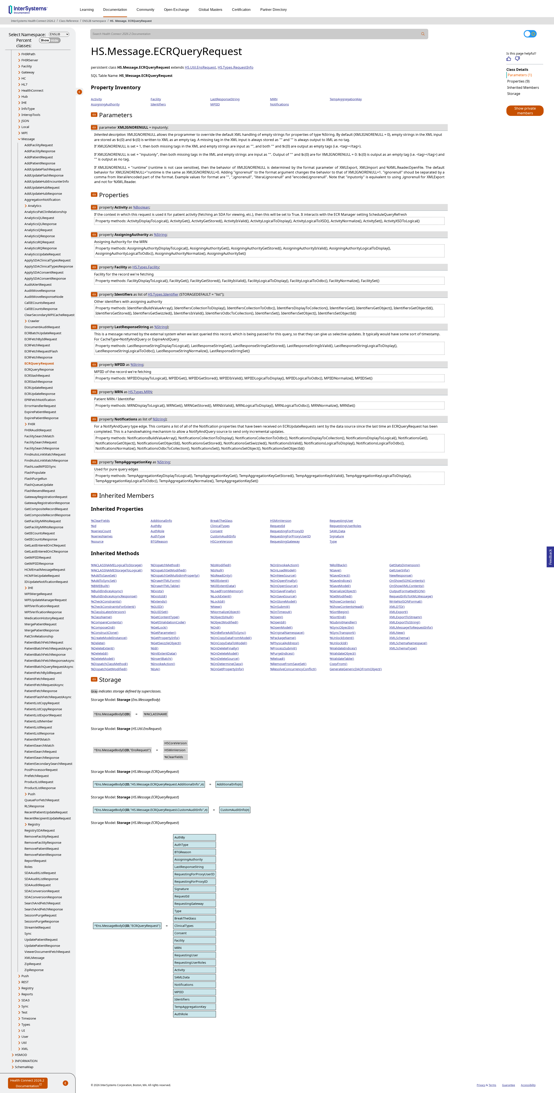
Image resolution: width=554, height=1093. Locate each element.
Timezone (28, 1018)
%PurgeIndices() (282, 653)
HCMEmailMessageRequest (44, 569)
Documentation (115, 9)
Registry (34, 824)
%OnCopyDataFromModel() (231, 638)
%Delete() (98, 643)
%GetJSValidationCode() (168, 622)
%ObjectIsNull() (222, 617)
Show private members (525, 110)
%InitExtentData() (164, 653)
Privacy (481, 1085)
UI (23, 1030)
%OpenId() (278, 622)
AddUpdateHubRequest (42, 187)
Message (120, 21)
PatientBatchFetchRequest (43, 642)
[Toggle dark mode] (530, 33)
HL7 (24, 84)
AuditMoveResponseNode (43, 296)
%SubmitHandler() (343, 622)
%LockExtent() (220, 596)
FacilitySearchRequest (40, 442)
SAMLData (337, 531)
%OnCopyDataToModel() (228, 643)
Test (24, 1012)
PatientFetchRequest (39, 678)
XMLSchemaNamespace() (408, 643)
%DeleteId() (99, 653)
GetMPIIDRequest (37, 557)
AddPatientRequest (38, 157)
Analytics (34, 205)
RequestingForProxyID (287, 531)
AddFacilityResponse (39, 151)
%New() (216, 606)
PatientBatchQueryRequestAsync (48, 666)
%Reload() (277, 658)
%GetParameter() (163, 632)
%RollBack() (338, 565)
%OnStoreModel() (283, 601)
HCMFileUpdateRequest (42, 575)
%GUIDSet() (159, 612)
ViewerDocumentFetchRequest (47, 951)
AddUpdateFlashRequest (42, 169)
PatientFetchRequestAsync (44, 685)
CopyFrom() (338, 664)
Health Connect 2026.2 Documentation (29, 1083)
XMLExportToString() (404, 622)
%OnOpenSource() (284, 586)
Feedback (550, 555)
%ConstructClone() (104, 632)
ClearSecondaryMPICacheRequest (49, 315)
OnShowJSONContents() (407, 580)
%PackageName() (283, 638)
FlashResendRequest (39, 490)
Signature (337, 536)
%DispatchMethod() (165, 565)
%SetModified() (341, 596)
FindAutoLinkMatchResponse (46, 460)
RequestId (277, 526)
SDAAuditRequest (37, 885)
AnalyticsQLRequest (39, 218)
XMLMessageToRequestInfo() (411, 627)
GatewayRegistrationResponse (47, 503)
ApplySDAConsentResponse (45, 278)
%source (97, 541)
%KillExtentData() (223, 586)
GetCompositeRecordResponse (47, 515)
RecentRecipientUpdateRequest (47, 818)
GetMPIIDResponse (38, 563)
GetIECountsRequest (39, 533)
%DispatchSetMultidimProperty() (175, 575)
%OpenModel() (281, 627)
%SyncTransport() (343, 632)
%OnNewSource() (283, 575)
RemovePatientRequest (41, 848)
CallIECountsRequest (39, 302)
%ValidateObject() (343, 653)
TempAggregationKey (346, 99)
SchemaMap (24, 1067)
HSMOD (21, 1054)
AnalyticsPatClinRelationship (45, 211)
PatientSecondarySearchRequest (48, 763)
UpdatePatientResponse (42, 945)
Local (25, 127)
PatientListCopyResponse (43, 709)
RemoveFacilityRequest (41, 836)
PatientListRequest (38, 727)
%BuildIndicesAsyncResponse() (114, 596)
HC (23, 78)
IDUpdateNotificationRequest (46, 581)
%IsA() (155, 669)
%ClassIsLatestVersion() (108, 612)
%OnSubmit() (280, 606)
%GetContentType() (165, 617)
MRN (273, 99)
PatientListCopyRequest (42, 703)
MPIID (215, 104)
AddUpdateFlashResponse (43, 175)
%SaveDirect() (340, 575)
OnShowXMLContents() (406, 586)
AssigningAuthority (105, 104)
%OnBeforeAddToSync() (228, 632)
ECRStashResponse (38, 381)
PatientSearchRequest (40, 751)
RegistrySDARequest (39, 830)
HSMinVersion (280, 520)
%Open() (276, 617)
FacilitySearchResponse (41, 448)
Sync (27, 933)
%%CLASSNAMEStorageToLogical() (116, 570)
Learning (87, 9)
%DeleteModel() (103, 658)
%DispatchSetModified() (168, 570)
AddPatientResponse (39, 163)
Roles (28, 866)
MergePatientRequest (40, 624)
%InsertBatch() (161, 658)
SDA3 (25, 1000)
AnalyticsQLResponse (40, 224)
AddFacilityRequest (38, 145)
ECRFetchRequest (37, 345)
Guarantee (508, 1085)
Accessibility (528, 1085)
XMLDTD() (397, 606)
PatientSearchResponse (41, 757)
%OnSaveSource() (283, 596)
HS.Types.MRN (140, 391)
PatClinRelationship (38, 636)
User (24, 1036)
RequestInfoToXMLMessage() (411, 596)
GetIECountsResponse (40, 539)
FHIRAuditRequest (38, 430)
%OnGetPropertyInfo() (227, 669)
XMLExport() (398, 612)
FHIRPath (28, 54)
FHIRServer (29, 60)
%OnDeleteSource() (224, 658)
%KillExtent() (219, 580)
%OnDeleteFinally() (224, 648)
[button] (524, 110)
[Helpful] (508, 59)
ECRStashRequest (37, 375)
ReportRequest (35, 860)
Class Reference (69, 21)
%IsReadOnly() (221, 575)
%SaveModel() (340, 586)
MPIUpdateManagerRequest (45, 600)
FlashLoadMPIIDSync (40, 466)
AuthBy (156, 526)
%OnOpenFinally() (283, 580)
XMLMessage (34, 957)
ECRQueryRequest (140, 21)
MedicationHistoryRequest (44, 618)
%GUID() (157, 606)
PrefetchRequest (36, 776)
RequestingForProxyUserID (290, 536)
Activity (96, 99)
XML (24, 1048)
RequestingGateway (285, 541)
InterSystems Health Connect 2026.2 (33, 21)
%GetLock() (159, 627)
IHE (24, 102)
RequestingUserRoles (345, 526)
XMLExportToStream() (405, 617)
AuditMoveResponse (39, 290)
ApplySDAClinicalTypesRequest (47, 260)
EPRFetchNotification (39, 399)
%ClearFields (100, 520)
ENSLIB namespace (94, 21)
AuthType (158, 536)
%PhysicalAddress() (284, 643)
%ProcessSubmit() (283, 648)
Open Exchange (176, 9)
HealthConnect (32, 90)
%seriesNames (102, 536)
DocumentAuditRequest (42, 327)
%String (160, 234)
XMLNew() (397, 632)
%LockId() (217, 601)
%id (93, 526)
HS (111, 21)
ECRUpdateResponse (39, 393)
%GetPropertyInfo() (165, 638)
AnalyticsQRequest (38, 230)
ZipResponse (33, 970)
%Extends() (159, 601)
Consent (216, 531)
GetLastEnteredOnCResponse (46, 551)
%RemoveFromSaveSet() (288, 664)
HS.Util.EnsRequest (200, 67)
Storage (513, 93)
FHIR (31, 424)
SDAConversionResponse (43, 897)
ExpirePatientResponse (41, 418)
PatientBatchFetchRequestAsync (48, 648)
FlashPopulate (34, 472)
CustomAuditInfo (223, 536)
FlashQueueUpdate (38, 484)
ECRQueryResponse (39, 369)
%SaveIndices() (341, 580)
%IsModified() (220, 565)
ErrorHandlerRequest (40, 406)
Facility (26, 66)
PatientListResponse (39, 733)
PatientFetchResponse (40, 691)
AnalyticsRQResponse (40, 248)
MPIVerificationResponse (43, 612)
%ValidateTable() (342, 658)
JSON (25, 120)
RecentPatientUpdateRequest (46, 812)
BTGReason (159, 541)
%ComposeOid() (103, 627)
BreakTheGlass (221, 520)
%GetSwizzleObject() (166, 643)
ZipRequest (32, 964)
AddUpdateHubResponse (43, 193)
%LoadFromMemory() (226, 591)
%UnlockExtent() (342, 638)
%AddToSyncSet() (104, 580)
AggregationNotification (42, 199)
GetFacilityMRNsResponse (43, 527)
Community (145, 9)
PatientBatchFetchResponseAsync (49, 660)
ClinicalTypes (220, 526)
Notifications (279, 104)
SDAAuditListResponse (41, 879)
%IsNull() (217, 570)
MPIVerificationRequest (41, 606)
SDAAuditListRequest (40, 873)
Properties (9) (518, 81)
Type (333, 541)
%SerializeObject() (343, 591)
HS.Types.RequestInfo (235, 67)
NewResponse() (400, 575)
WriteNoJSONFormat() (405, 601)
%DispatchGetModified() (109, 669)
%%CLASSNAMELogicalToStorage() (116, 565)
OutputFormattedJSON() (407, 591)
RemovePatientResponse (42, 854)
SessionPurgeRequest (40, 915)
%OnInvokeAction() (284, 565)
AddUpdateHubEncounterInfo (46, 181)
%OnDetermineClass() (226, 664)
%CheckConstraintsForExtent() (113, 606)
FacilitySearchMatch (39, 436)
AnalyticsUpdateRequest (42, 254)
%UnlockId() (339, 643)
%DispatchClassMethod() (109, 664)
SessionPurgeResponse (41, 921)
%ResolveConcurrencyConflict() (293, 669)
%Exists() (157, 591)
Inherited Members (523, 87)
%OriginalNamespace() (287, 632)
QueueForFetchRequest (41, 800)
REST (25, 982)
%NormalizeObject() (225, 612)
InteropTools (30, 114)
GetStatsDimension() (404, 565)
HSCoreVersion (221, 541)
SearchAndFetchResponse (43, 909)
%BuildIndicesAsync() (107, 591)
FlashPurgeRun (35, 478)
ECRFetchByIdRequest (40, 339)
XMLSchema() (399, 638)
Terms (492, 1085)
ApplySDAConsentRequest (43, 272)
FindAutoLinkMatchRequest (45, 454)
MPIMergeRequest (38, 594)
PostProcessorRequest (41, 769)
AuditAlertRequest (38, 284)
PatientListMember (38, 721)
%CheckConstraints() (106, 601)
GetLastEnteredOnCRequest (45, 545)
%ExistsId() (159, 596)
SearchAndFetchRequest (42, 903)
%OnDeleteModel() (224, 653)
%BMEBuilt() (100, 586)
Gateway (27, 72)
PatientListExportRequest (43, 715)
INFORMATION (26, 1061)
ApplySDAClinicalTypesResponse (48, 266)
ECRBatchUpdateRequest (42, 333)
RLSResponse (34, 806)
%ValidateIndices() (343, 648)
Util (24, 1042)
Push (31, 794)
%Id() (154, 648)
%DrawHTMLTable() (165, 586)
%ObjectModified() (224, 622)
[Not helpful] (517, 59)
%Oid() (215, 627)
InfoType (28, 108)
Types (25, 1024)
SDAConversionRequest (42, 891)
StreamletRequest (37, 927)
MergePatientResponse (41, 630)
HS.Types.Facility (145, 267)
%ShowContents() (343, 601)
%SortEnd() (338, 617)
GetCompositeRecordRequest (46, 509)
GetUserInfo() (399, 570)
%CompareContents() (106, 622)
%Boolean (141, 207)
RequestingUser (341, 520)
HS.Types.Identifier (163, 294)
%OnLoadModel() (283, 570)
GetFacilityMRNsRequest (42, 521)
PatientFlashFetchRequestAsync (47, 697)
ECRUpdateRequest (38, 387)
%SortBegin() (339, 612)
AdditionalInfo (161, 520)
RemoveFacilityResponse (42, 842)
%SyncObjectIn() (342, 627)
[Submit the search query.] (423, 34)
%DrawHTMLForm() (165, 580)
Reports (27, 994)
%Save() (335, 570)
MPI (24, 133)
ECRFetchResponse (38, 357)
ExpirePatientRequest (40, 412)
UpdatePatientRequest (41, 939)
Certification (241, 9)
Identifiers (158, 104)
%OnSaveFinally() (283, 591)
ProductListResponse (40, 788)
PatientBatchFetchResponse (45, 654)
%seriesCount (101, 531)
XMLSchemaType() (403, 648)
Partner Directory (273, 9)
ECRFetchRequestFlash (41, 351)
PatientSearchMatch (39, 745)
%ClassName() (101, 617)
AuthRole (157, 531)
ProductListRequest (38, 782)
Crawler (33, 321)
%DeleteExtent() (102, 648)
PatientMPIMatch (37, 739)
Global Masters (210, 9)
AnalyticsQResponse (39, 236)
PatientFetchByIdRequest (43, 672)
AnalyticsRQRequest (39, 242)
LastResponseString (225, 99)
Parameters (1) (520, 75)
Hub (24, 96)
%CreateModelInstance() (109, 638)
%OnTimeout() (281, 612)
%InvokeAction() (163, 664)
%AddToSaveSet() (104, 575)
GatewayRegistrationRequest (45, 497)
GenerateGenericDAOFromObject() (356, 669)
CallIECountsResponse (40, 308)
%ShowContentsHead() (347, 606)
